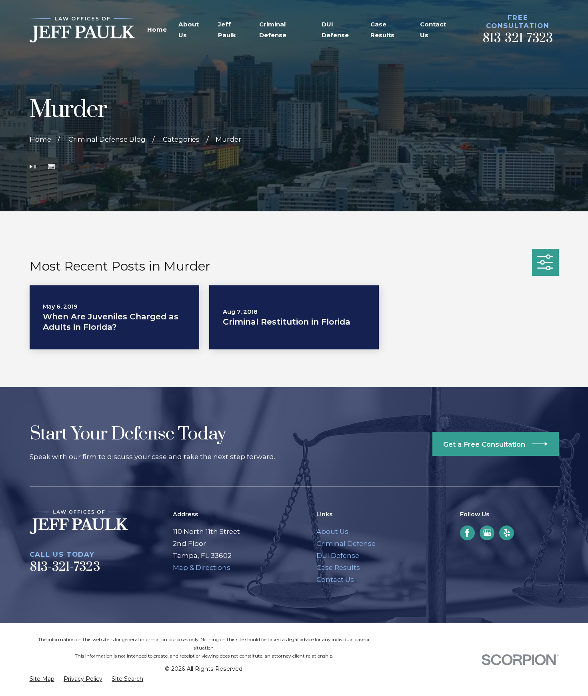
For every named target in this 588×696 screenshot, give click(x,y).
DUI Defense (337, 556)
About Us (332, 532)
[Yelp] (507, 533)
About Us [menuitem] (188, 29)
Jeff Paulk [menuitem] (227, 29)
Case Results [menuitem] (382, 29)
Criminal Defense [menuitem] (272, 29)
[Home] (82, 29)
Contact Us (335, 580)
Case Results (338, 568)
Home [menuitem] (157, 29)
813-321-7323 (517, 38)
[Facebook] (467, 533)
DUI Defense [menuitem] (335, 29)
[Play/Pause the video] (33, 168)
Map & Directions (201, 568)
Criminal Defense (346, 544)
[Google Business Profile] (487, 533)
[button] (51, 168)
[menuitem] (42, 679)
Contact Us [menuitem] (433, 29)
